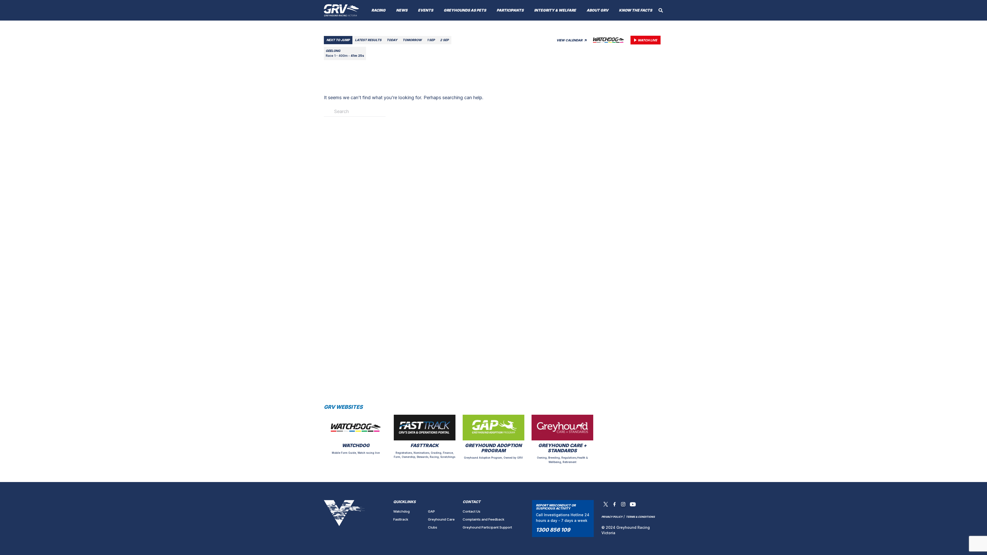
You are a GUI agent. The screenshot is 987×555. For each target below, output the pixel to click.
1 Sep (431, 40)
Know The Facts (635, 10)
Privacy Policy (612, 516)
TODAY (392, 40)
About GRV (597, 10)
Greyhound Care (441, 519)
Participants (510, 10)
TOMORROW (412, 40)
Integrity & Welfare (555, 10)
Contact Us (471, 511)
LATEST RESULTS (368, 40)
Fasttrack (400, 519)
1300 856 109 (553, 530)
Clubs (432, 527)
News (401, 10)
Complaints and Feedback (483, 519)
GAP (431, 511)
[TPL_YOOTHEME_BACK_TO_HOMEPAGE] (341, 10)
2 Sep (444, 40)
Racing (378, 10)
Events (425, 10)
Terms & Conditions (640, 516)
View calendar (569, 40)
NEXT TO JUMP (338, 40)
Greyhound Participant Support (487, 527)
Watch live (647, 40)
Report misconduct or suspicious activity (556, 506)
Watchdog (401, 511)
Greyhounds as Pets (465, 10)
